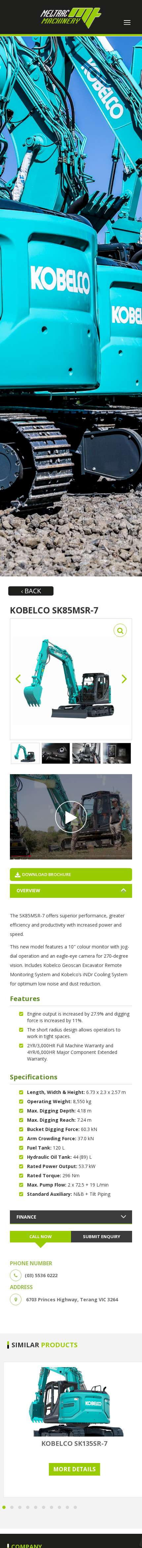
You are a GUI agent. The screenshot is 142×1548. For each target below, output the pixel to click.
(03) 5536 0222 (41, 1275)
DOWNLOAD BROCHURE (46, 874)
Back (32, 590)
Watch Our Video (71, 816)
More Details (74, 1469)
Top (134, 1539)
